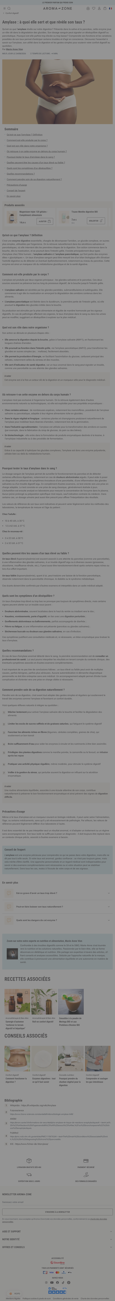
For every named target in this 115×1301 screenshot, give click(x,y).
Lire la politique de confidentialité (39, 675)
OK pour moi (74, 684)
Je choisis (40, 684)
